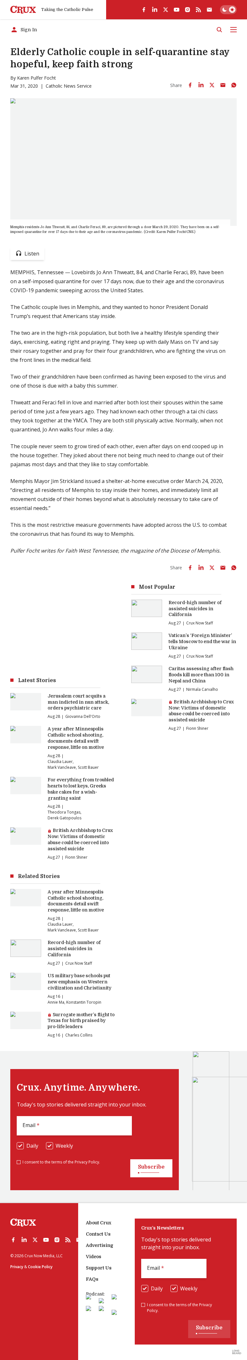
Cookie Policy (40, 1266)
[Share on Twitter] (211, 85)
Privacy (16, 1266)
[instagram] (187, 9)
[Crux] (23, 10)
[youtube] (176, 9)
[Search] (219, 29)
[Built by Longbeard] (237, 1352)
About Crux (98, 1222)
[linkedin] (154, 9)
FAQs (92, 1279)
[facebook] (143, 9)
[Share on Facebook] (190, 85)
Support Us (99, 1267)
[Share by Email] (222, 85)
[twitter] (165, 9)
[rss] (198, 9)
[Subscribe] (209, 9)
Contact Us (98, 1234)
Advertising (99, 1245)
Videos (93, 1256)
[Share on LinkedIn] (201, 85)
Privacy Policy (87, 1162)
